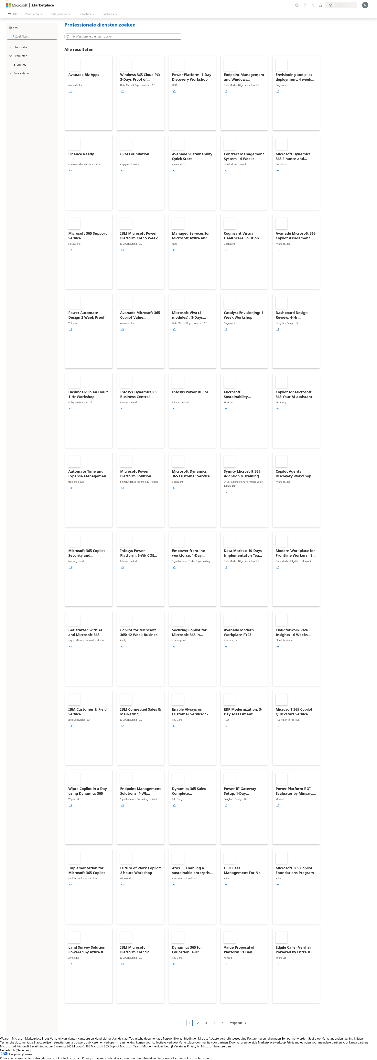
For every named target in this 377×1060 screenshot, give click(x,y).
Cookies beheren (198, 1058)
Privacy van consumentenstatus (20, 1058)
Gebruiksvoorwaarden (120, 1058)
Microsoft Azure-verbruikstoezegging (222, 1038)
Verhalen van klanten (63, 1038)
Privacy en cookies (94, 1058)
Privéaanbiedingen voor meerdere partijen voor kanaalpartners (327, 1042)
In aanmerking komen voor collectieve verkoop (147, 1042)
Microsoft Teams (131, 1046)
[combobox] (124, 36)
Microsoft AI (8, 1046)
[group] (70, 91)
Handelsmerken (145, 1058)
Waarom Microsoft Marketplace (20, 1038)
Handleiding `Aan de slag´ (111, 1038)
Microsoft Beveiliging (30, 1046)
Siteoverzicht (49, 1058)
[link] (88, 93)
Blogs (45, 1038)
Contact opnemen (69, 1058)
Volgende (236, 1023)
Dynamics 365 (62, 1046)
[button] (67, 36)
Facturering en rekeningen (264, 1038)
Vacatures (180, 1046)
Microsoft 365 (81, 1046)
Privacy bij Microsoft (200, 1046)
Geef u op (314, 1038)
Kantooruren (86, 1038)
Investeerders (222, 1046)
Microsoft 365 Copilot (105, 1046)
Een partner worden (294, 1038)
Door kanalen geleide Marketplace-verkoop (257, 1042)
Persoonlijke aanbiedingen (180, 1038)
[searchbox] (36, 36)
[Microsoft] (16, 5)
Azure (49, 1046)
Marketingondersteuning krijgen (342, 1038)
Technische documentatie (145, 1038)
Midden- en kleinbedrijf (157, 1046)
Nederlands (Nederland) (15, 1050)
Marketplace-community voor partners (203, 1042)
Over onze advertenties (171, 1058)
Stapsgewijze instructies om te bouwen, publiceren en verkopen (75, 1042)
